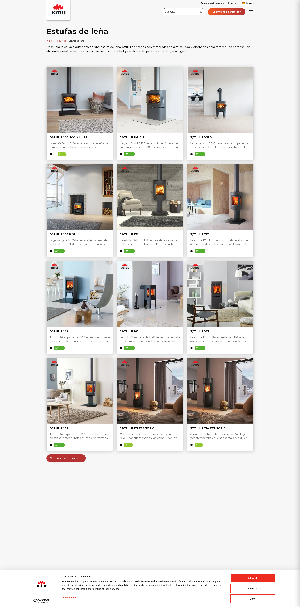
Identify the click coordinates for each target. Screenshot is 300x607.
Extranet (232, 3)
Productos (60, 40)
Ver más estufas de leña (66, 458)
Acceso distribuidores (213, 3)
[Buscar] (201, 12)
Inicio (49, 40)
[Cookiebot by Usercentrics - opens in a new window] (41, 601)
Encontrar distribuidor (226, 11)
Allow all (253, 578)
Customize (251, 588)
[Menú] (251, 12)
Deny (252, 598)
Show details (69, 597)
